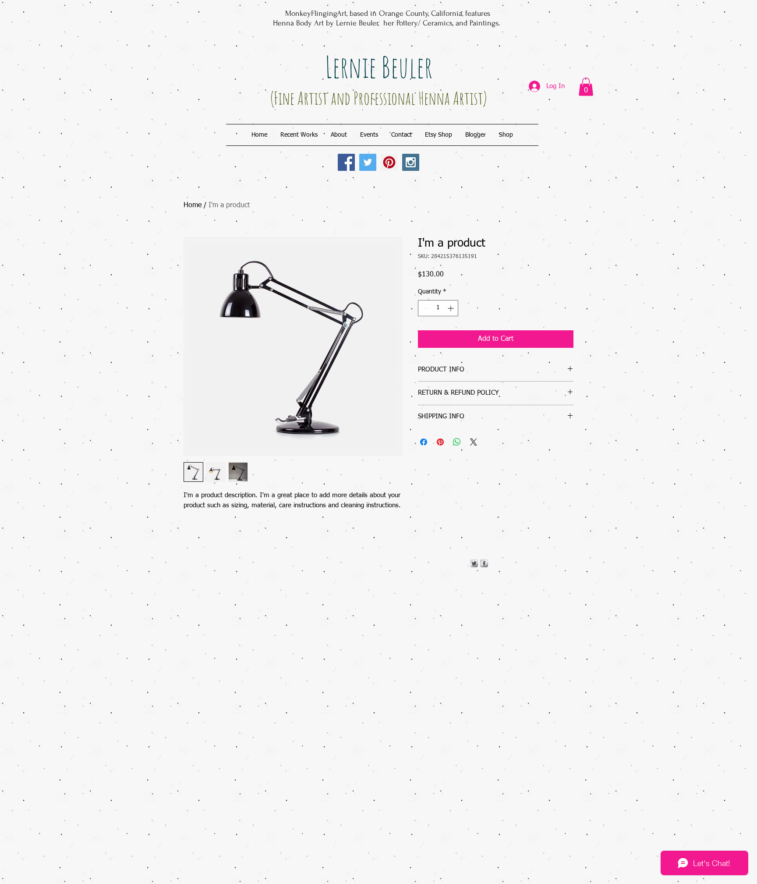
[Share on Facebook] (423, 442)
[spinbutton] (438, 308)
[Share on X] (473, 442)
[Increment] (451, 308)
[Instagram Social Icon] (410, 162)
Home (193, 205)
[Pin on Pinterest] (440, 442)
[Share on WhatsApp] (457, 442)
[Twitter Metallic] (474, 563)
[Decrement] (424, 308)
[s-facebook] (484, 563)
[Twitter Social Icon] (367, 162)
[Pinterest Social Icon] (389, 162)
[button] (586, 87)
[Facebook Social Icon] (346, 162)
